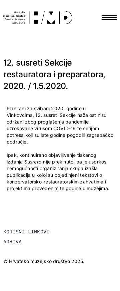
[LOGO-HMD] (37, 13)
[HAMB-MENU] (109, 12)
